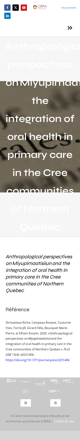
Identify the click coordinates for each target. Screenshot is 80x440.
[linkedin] (7, 16)
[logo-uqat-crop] (68, 379)
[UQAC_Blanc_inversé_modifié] (25, 391)
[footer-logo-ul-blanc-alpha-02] (11, 379)
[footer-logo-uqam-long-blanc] (25, 381)
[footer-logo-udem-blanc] (40, 383)
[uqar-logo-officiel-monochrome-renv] (54, 391)
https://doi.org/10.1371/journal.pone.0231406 (38, 360)
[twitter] (15, 7)
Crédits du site (64, 421)
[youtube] (24, 7)
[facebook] (7, 7)
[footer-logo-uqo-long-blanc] (54, 379)
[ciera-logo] (40, 6)
